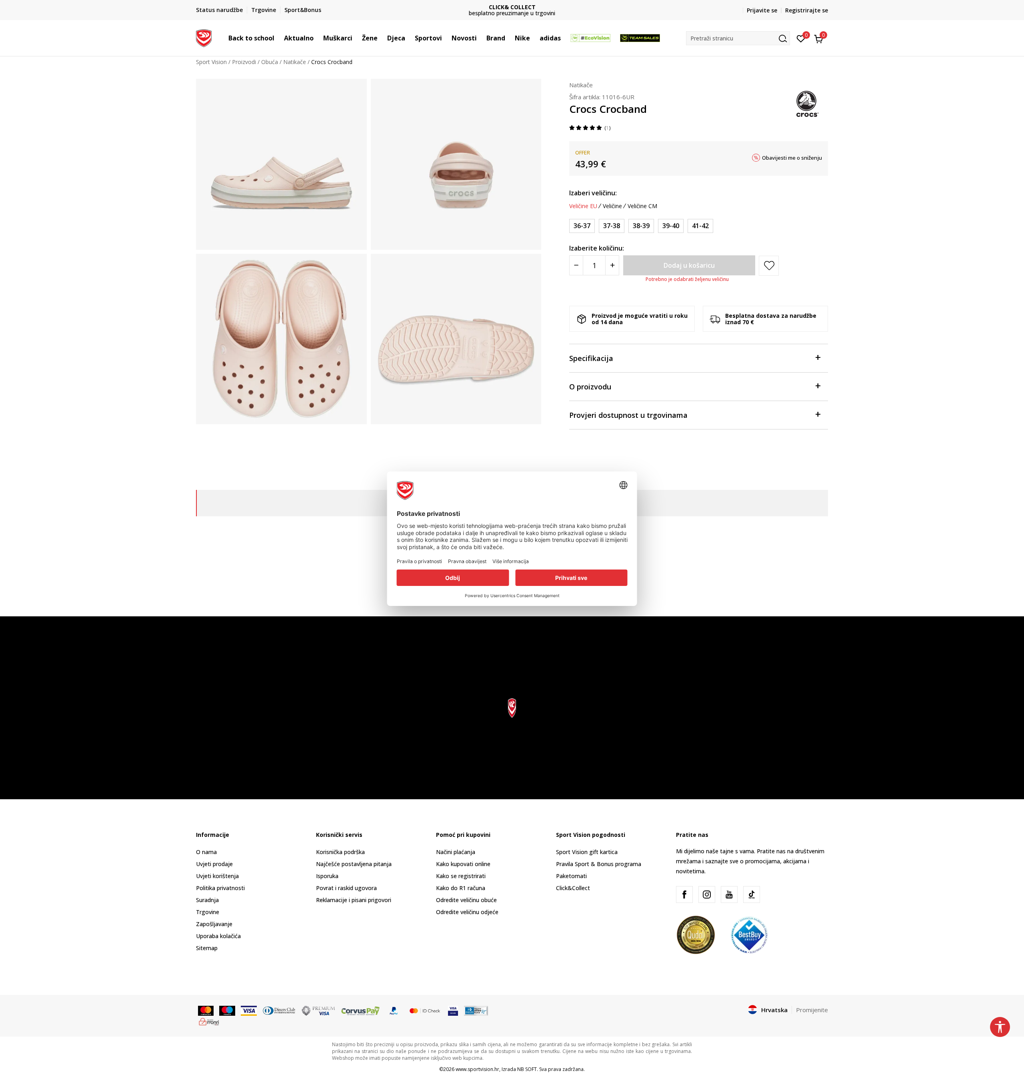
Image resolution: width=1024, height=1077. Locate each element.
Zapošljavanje (214, 924)
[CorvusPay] (360, 1010)
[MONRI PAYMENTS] (209, 1021)
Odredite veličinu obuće (466, 900)
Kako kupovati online (463, 864)
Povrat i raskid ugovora (346, 888)
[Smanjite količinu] (576, 265)
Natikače (294, 62)
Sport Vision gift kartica (587, 852)
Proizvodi (244, 62)
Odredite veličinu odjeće (467, 912)
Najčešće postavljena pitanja (354, 864)
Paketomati (571, 876)
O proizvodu (590, 386)
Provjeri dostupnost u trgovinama (628, 415)
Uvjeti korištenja (217, 876)
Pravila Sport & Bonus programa (598, 864)
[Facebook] (684, 894)
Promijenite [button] (812, 1010)
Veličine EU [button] (583, 206)
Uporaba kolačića (218, 936)
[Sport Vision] (204, 37)
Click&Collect (573, 888)
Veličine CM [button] (642, 206)
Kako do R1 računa (460, 888)
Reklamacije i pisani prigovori (353, 900)
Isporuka (327, 876)
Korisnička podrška (340, 852)
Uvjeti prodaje (214, 864)
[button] (278, 38)
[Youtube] (729, 894)
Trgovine (207, 912)
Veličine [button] (612, 206)
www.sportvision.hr (477, 1069)
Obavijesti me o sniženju (792, 157)
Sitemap (207, 948)
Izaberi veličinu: (593, 193)
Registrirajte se (806, 10)
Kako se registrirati (461, 876)
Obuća (269, 62)
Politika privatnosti (220, 888)
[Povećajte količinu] (612, 265)
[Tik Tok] (752, 894)
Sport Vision (211, 62)
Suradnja (207, 900)
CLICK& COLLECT (415, 7)
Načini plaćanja (455, 852)
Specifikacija (591, 358)
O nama (206, 852)
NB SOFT (527, 1069)
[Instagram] (707, 894)
